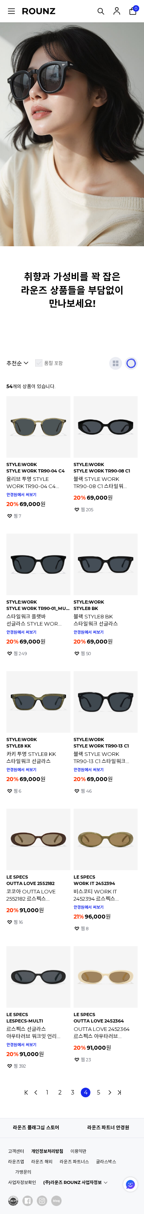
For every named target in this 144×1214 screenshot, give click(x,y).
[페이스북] (27, 1201)
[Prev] (36, 1092)
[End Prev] (26, 1092)
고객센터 (16, 1151)
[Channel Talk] (130, 1184)
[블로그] (56, 1201)
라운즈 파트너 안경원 (108, 1127)
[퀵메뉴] (11, 11)
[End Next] (119, 1092)
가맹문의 (23, 1172)
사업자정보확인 (22, 1182)
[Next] (109, 1092)
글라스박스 (106, 1161)
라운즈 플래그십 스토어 (36, 1127)
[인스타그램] (42, 1201)
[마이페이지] (117, 11)
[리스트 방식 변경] (115, 363)
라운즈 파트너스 (74, 1161)
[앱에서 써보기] (131, 363)
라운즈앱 (16, 1161)
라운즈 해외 (41, 1161)
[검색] (101, 11)
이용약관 (78, 1151)
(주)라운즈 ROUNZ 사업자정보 (72, 1182)
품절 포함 (53, 363)
